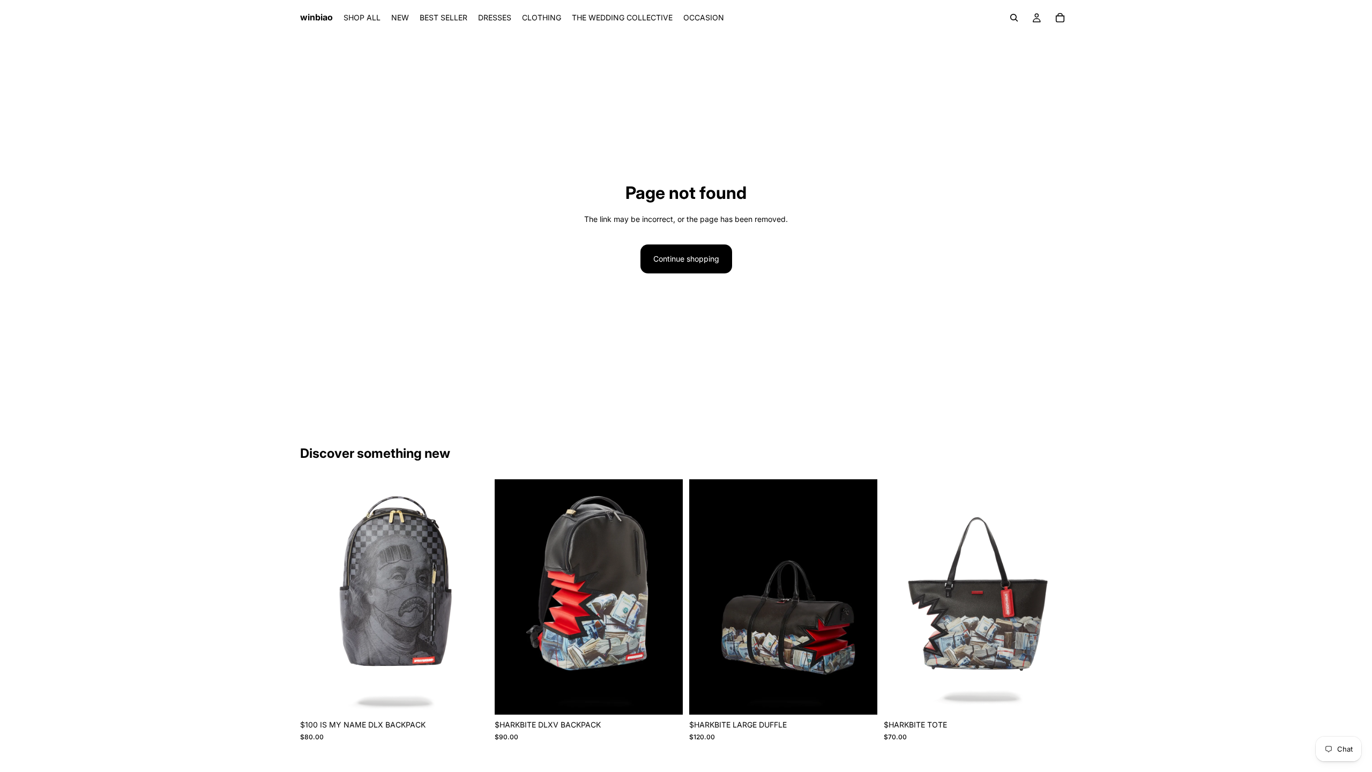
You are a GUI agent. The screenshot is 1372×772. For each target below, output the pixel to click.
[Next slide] (472, 597)
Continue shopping (686, 258)
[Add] (471, 698)
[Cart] (1060, 17)
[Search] (1014, 17)
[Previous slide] (316, 597)
